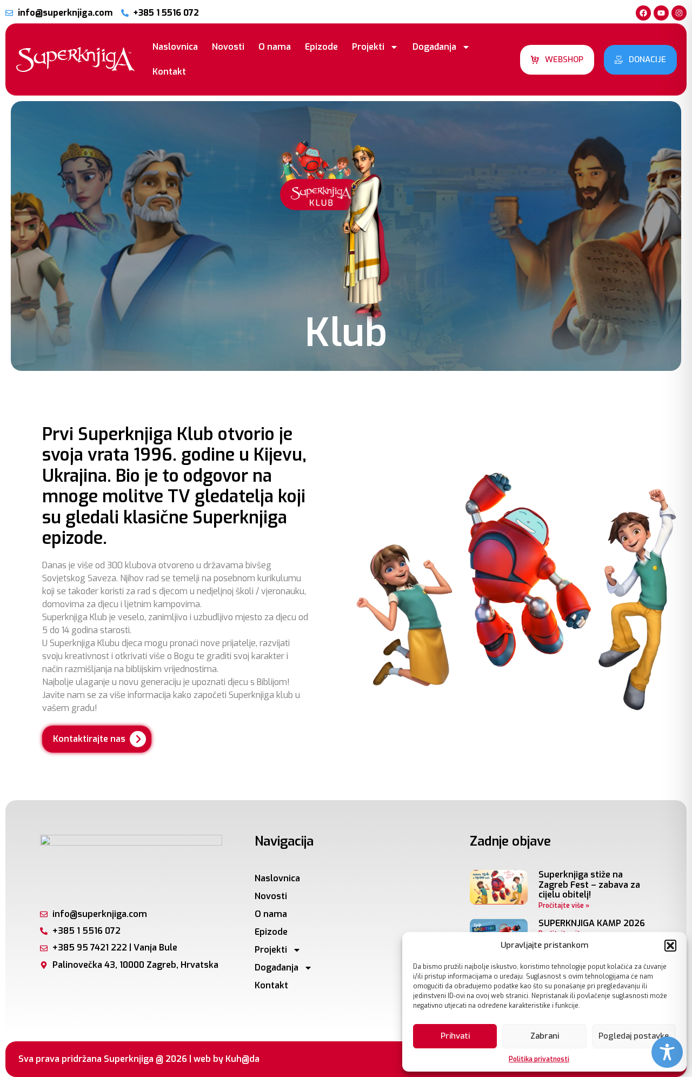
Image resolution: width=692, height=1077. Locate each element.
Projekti (368, 46)
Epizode (321, 46)
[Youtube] (661, 13)
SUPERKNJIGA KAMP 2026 (591, 923)
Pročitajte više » (563, 905)
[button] (670, 945)
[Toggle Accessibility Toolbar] (667, 1052)
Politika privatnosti (539, 1059)
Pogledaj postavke (633, 1036)
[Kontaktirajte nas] (138, 739)
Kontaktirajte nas (89, 738)
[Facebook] (643, 13)
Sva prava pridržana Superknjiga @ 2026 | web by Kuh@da (139, 1059)
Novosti (228, 46)
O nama (274, 46)
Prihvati (455, 1036)
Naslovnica (175, 46)
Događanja (434, 46)
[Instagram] (679, 13)
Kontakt (169, 71)
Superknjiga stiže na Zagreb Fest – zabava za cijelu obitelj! (589, 884)
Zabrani (544, 1036)
